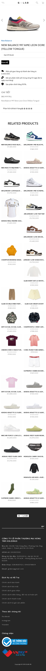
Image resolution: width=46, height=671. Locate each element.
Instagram (6, 620)
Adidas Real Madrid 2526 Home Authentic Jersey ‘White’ (11, 221)
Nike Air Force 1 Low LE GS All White (11, 435)
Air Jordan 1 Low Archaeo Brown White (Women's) (34, 237)
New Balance (6, 41)
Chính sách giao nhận (11, 590)
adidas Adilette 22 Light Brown (34, 392)
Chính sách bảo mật (10, 586)
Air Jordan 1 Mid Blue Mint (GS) (34, 145)
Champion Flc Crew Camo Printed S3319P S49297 (34, 327)
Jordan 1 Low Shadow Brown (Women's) (34, 260)
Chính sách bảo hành (11, 582)
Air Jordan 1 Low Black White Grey (11, 191)
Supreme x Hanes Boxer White (34, 371)
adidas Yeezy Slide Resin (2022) (34, 435)
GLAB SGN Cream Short (34, 304)
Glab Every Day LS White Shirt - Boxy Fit (34, 281)
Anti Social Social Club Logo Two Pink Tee (11, 392)
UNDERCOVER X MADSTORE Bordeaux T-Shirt (11, 350)
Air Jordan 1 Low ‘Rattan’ (34, 214)
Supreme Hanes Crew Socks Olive (11, 498)
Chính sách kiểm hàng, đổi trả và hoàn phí (20, 595)
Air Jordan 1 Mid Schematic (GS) (34, 191)
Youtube (5, 625)
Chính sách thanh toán (11, 599)
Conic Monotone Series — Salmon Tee (34, 350)
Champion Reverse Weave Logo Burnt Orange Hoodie (11, 260)
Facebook (6, 616)
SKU (3, 97)
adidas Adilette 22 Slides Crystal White (34, 412)
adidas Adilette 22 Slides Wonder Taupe (34, 168)
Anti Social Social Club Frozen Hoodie (11, 327)
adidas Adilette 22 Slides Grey (11, 412)
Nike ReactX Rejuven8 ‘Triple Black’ (11, 168)
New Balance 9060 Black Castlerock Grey (11, 145)
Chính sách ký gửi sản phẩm (13, 603)
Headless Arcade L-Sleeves (34, 477)
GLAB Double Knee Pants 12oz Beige (11, 304)
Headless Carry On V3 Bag (34, 456)
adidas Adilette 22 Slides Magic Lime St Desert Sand (34, 498)
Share (3, 62)
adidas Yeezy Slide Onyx (12, 456)
